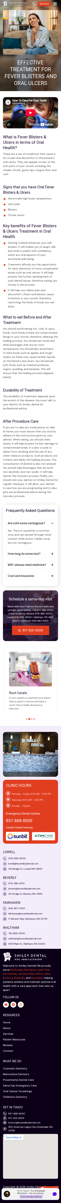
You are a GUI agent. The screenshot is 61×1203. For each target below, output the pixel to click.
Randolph (37, 978)
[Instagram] (21, 1005)
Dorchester (10, 974)
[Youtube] (6, 1005)
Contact (8, 1051)
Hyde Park (43, 970)
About (7, 1028)
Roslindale (16, 970)
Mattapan (30, 970)
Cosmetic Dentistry (15, 1068)
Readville (19, 978)
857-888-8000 (19, 820)
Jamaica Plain (26, 974)
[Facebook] (13, 1005)
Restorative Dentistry (16, 1074)
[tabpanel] (30, 681)
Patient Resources (14, 1039)
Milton (39, 974)
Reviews (8, 1045)
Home (6, 1022)
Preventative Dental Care (18, 1080)
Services (8, 1034)
